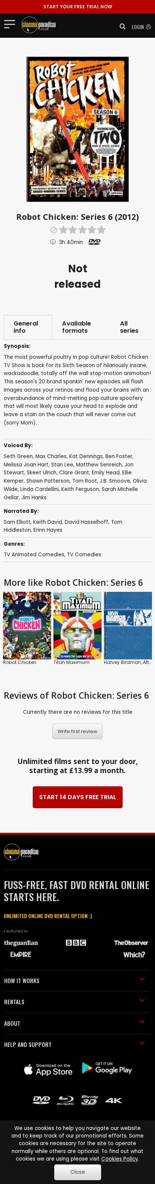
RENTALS (14, 1001)
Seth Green (18, 456)
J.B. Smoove (115, 481)
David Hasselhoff (86, 522)
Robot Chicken (19, 662)
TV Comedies (84, 554)
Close (77, 1172)
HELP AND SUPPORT (28, 1044)
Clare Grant (74, 472)
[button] (120, 26)
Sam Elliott (17, 522)
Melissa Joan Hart (26, 464)
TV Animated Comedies (34, 554)
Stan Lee (62, 464)
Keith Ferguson (80, 489)
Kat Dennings (86, 456)
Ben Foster (118, 456)
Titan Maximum (71, 662)
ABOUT (12, 1023)
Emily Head (106, 472)
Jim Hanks (34, 497)
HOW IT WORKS (22, 980)
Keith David (47, 522)
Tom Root (84, 481)
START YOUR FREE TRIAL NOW (77, 6)
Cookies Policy (119, 1158)
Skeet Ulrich (41, 472)
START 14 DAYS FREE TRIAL (77, 797)
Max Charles (51, 456)
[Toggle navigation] (12, 23)
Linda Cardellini (39, 489)
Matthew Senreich (99, 464)
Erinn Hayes (47, 530)
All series (129, 327)
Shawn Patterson (48, 481)
